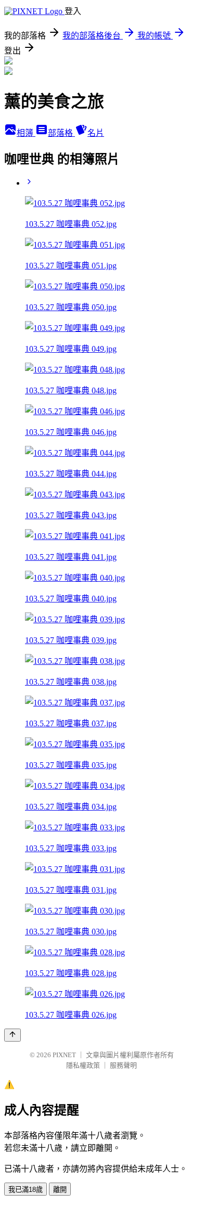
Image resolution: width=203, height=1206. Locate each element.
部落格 (61, 133)
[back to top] (12, 1035)
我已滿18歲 (25, 1190)
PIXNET (64, 1055)
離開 (60, 1190)
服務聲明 (123, 1065)
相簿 (26, 133)
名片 (95, 133)
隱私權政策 (83, 1065)
